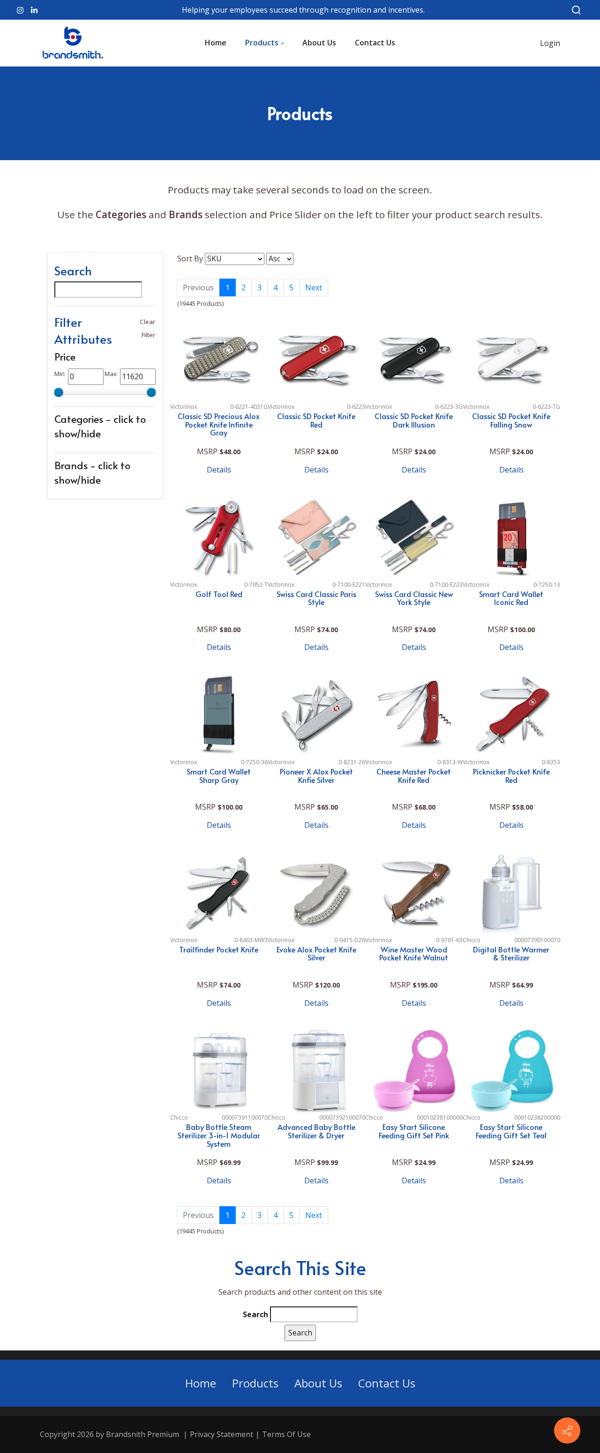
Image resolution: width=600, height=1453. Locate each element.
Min (59, 373)
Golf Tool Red (218, 594)
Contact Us (386, 1383)
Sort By (190, 258)
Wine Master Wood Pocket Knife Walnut (413, 953)
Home (200, 1383)
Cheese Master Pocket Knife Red (413, 775)
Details (219, 470)
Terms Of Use (286, 1434)
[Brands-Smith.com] (73, 43)
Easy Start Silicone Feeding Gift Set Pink (414, 1130)
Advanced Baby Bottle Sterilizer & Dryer (316, 1130)
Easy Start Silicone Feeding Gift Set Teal (511, 1130)
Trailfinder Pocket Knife (218, 949)
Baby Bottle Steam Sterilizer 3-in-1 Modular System (219, 1134)
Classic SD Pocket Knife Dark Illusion (414, 420)
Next (313, 1215)
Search (255, 1314)
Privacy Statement (221, 1434)
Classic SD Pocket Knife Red (316, 420)
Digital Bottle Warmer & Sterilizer (511, 953)
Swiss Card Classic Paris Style (316, 598)
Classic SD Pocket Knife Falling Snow (511, 420)
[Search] (576, 10)
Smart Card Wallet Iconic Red (511, 598)
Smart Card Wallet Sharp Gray (219, 775)
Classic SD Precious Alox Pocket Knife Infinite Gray (219, 424)
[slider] (58, 392)
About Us (318, 1383)
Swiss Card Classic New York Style (414, 598)
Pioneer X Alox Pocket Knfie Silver (316, 775)
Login (550, 43)
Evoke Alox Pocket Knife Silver (316, 953)
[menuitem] (215, 43)
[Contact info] (567, 1430)
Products (255, 1383)
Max (111, 373)
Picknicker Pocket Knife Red (511, 775)
